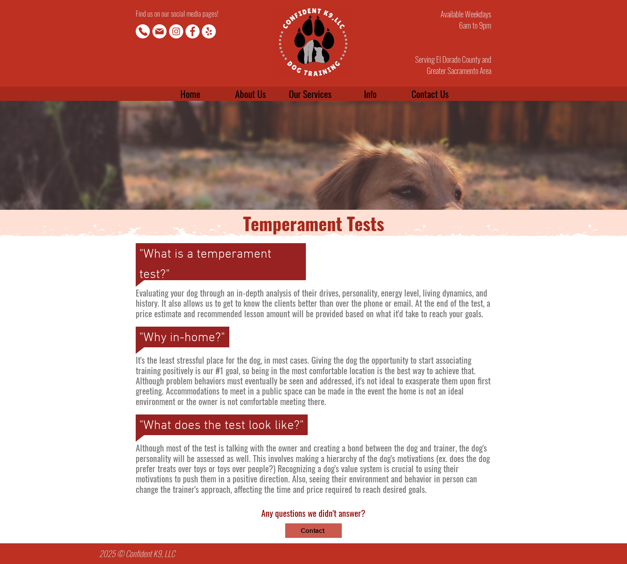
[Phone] (143, 31)
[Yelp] (209, 31)
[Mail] (159, 31)
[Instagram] (176, 31)
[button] (370, 93)
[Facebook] (192, 31)
